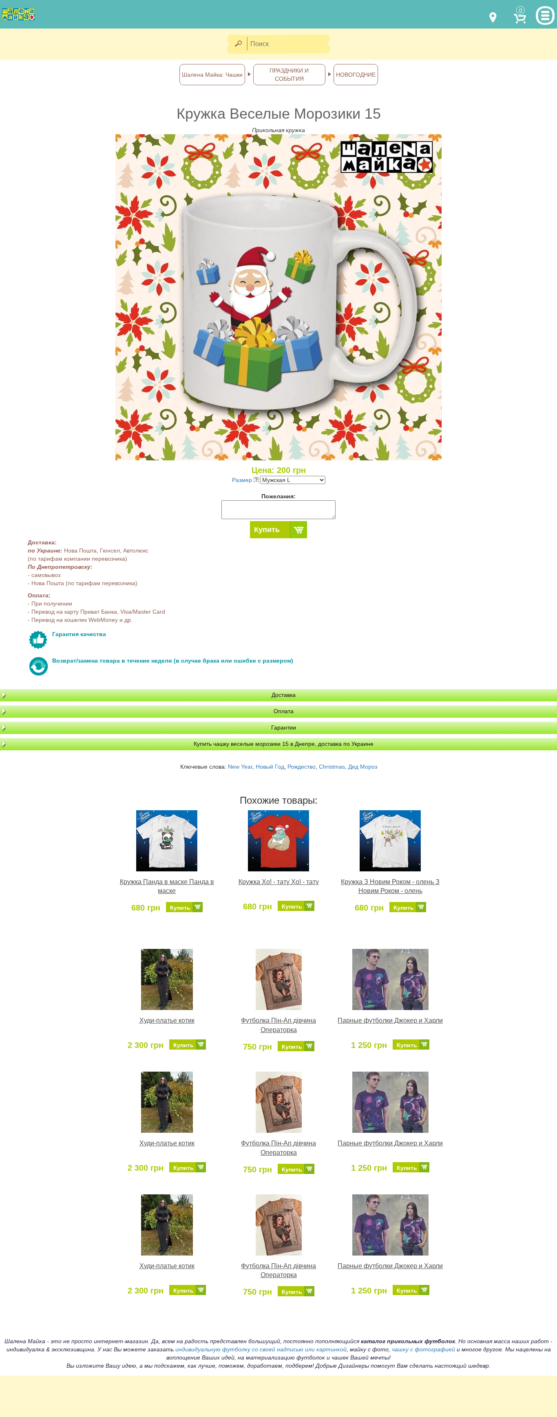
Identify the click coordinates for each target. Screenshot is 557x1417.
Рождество (301, 766)
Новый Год (270, 766)
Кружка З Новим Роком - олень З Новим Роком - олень (390, 886)
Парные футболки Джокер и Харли (390, 1020)
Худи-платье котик (167, 1020)
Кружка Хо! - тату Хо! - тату (279, 881)
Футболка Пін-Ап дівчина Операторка (278, 1025)
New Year (240, 766)
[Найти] (238, 44)
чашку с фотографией (423, 1349)
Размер (243, 480)
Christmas (332, 766)
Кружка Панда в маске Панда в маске (167, 886)
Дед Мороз (362, 766)
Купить (267, 530)
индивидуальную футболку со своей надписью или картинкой (261, 1349)
